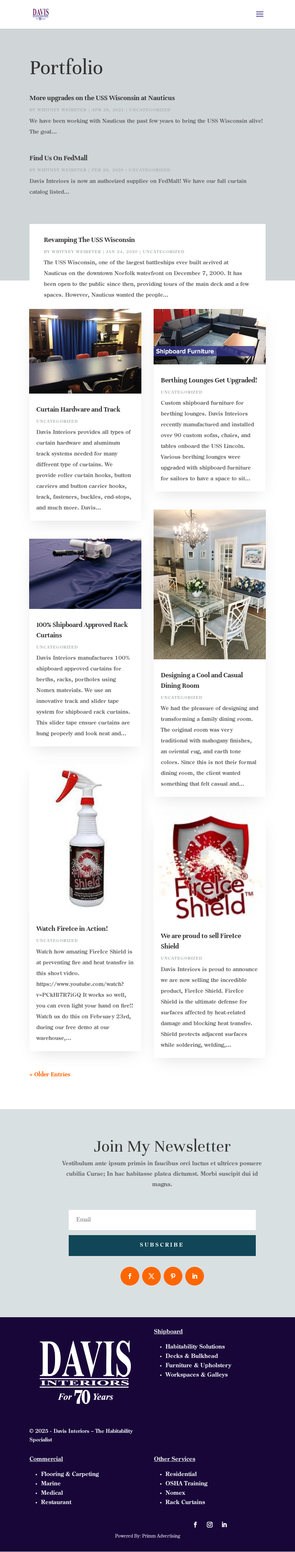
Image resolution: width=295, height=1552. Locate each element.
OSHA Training (186, 1484)
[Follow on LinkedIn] (194, 1276)
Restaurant (56, 1503)
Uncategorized (150, 110)
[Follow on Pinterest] (173, 1276)
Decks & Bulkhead (191, 1356)
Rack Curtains (185, 1503)
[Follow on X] (151, 1276)
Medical (52, 1493)
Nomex (175, 1493)
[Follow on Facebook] (130, 1276)
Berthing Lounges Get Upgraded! (209, 380)
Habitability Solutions (195, 1347)
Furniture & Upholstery (198, 1366)
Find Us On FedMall (58, 158)
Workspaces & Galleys (196, 1375)
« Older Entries (50, 1074)
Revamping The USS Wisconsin (89, 240)
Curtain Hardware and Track (78, 409)
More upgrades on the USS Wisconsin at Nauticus (102, 98)
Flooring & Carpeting (70, 1474)
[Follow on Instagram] (209, 1524)
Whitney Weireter (62, 110)
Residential (181, 1474)
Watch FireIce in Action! (72, 928)
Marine (51, 1484)
